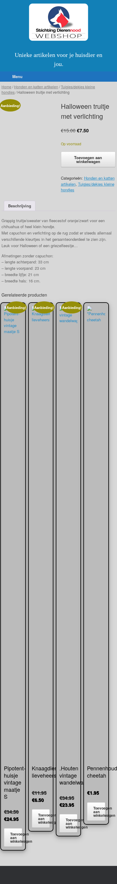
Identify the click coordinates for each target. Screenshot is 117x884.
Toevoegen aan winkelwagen (88, 159)
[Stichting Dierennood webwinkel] (58, 22)
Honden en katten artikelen (36, 86)
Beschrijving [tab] (19, 206)
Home (6, 86)
